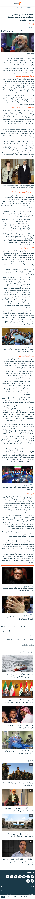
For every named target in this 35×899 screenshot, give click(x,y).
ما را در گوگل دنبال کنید (20, 897)
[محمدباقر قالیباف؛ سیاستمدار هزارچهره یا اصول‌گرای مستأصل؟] (17, 604)
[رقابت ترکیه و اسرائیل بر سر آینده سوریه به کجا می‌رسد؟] (17, 771)
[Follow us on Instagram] (32, 881)
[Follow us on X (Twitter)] (15, 876)
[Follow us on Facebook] (24, 876)
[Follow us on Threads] (28, 881)
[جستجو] (31, 897)
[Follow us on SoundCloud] (7, 876)
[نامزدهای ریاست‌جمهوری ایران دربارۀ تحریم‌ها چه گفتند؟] (17, 474)
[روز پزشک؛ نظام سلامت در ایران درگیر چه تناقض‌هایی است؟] (17, 740)
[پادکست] (8, 897)
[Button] (22, 31)
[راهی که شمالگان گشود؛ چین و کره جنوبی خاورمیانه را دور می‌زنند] (17, 663)
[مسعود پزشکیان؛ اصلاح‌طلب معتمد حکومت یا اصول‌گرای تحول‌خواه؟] (17, 575)
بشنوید (29, 760)
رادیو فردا (31, 24)
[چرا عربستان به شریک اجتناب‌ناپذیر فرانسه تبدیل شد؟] (17, 714)
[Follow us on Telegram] (20, 876)
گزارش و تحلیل (26, 652)
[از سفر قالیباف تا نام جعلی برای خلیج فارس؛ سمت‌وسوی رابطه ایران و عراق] (17, 689)
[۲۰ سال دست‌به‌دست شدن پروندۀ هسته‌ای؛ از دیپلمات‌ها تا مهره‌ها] (17, 336)
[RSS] (28, 876)
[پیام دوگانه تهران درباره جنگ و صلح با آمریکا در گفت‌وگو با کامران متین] (17, 797)
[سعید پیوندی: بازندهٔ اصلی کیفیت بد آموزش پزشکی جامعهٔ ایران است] (17, 822)
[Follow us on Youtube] (11, 876)
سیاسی (31, 11)
